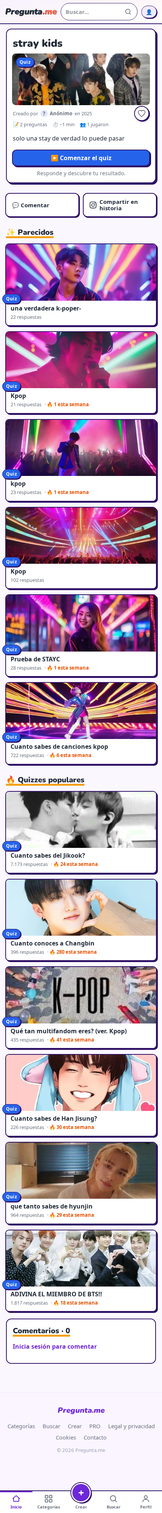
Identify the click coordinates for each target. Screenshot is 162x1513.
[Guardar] (141, 113)
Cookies (66, 1437)
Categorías (21, 1426)
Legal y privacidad (131, 1426)
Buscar (51, 1426)
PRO (95, 1426)
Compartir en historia (118, 205)
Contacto (95, 1437)
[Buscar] (128, 11)
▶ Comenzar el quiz (81, 158)
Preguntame (81, 1410)
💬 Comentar (30, 205)
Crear (75, 1426)
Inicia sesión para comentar (55, 1346)
